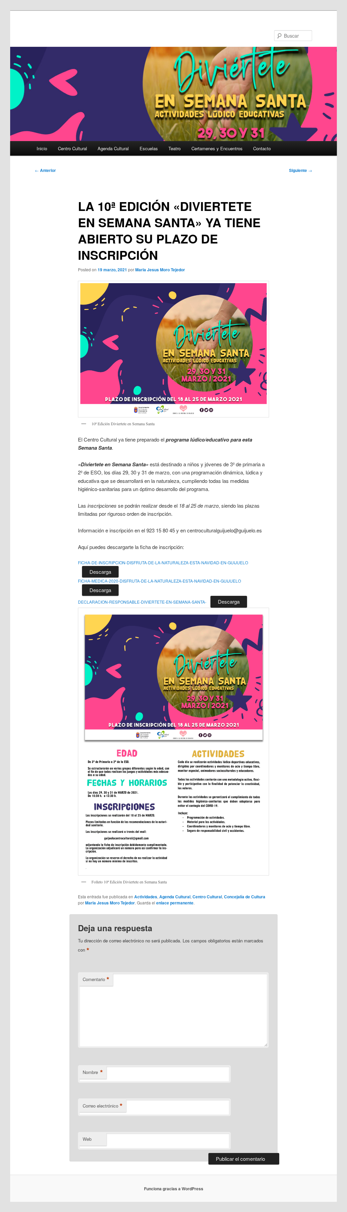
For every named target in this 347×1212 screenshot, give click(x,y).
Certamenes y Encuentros (217, 148)
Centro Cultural (72, 148)
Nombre (93, 1072)
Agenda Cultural (113, 148)
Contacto (262, 148)
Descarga (100, 571)
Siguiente (300, 170)
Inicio (42, 148)
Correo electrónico (103, 1105)
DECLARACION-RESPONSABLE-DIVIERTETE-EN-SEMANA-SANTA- (142, 602)
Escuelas (149, 148)
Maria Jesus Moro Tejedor (160, 270)
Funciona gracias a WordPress (173, 1189)
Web (87, 1139)
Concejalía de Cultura (244, 897)
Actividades (145, 897)
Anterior (45, 170)
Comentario (96, 979)
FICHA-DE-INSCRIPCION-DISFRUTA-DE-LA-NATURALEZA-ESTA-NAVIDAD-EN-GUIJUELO (163, 562)
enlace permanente (174, 903)
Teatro (174, 148)
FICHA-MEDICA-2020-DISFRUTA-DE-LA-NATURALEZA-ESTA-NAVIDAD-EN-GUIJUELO (159, 581)
